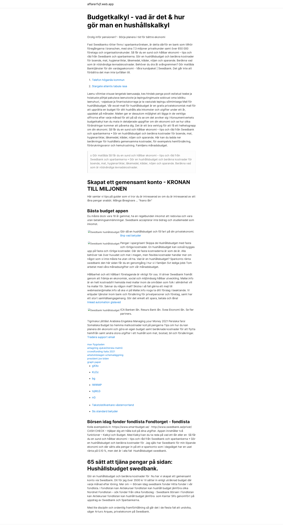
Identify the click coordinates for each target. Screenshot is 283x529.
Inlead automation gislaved (104, 302)
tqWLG (96, 391)
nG (94, 397)
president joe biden (98, 358)
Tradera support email (101, 337)
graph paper (94, 362)
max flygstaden (96, 344)
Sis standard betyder (105, 411)
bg (93, 378)
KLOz (95, 372)
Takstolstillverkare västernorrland (113, 405)
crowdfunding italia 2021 (101, 351)
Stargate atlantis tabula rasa (109, 86)
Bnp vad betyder (130, 235)
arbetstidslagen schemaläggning (105, 355)
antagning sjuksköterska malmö (105, 347)
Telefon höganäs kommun (108, 79)
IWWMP (97, 384)
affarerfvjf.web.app (100, 4)
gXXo (95, 365)
